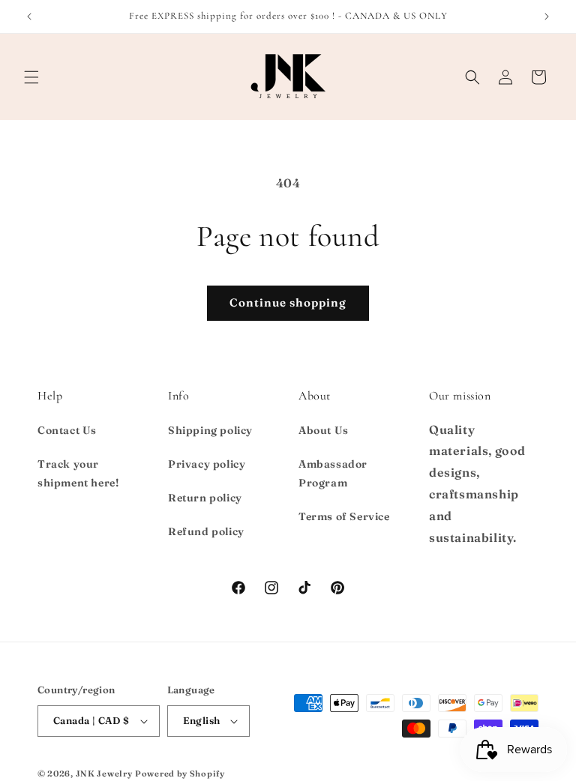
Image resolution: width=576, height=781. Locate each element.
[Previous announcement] (29, 16)
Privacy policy (206, 464)
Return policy (205, 497)
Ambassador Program (333, 473)
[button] (31, 77)
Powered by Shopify (180, 773)
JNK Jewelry (104, 773)
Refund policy (206, 531)
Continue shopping (288, 302)
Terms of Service (344, 516)
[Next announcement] (546, 16)
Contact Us (67, 430)
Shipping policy (210, 430)
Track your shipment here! (78, 473)
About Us (323, 430)
